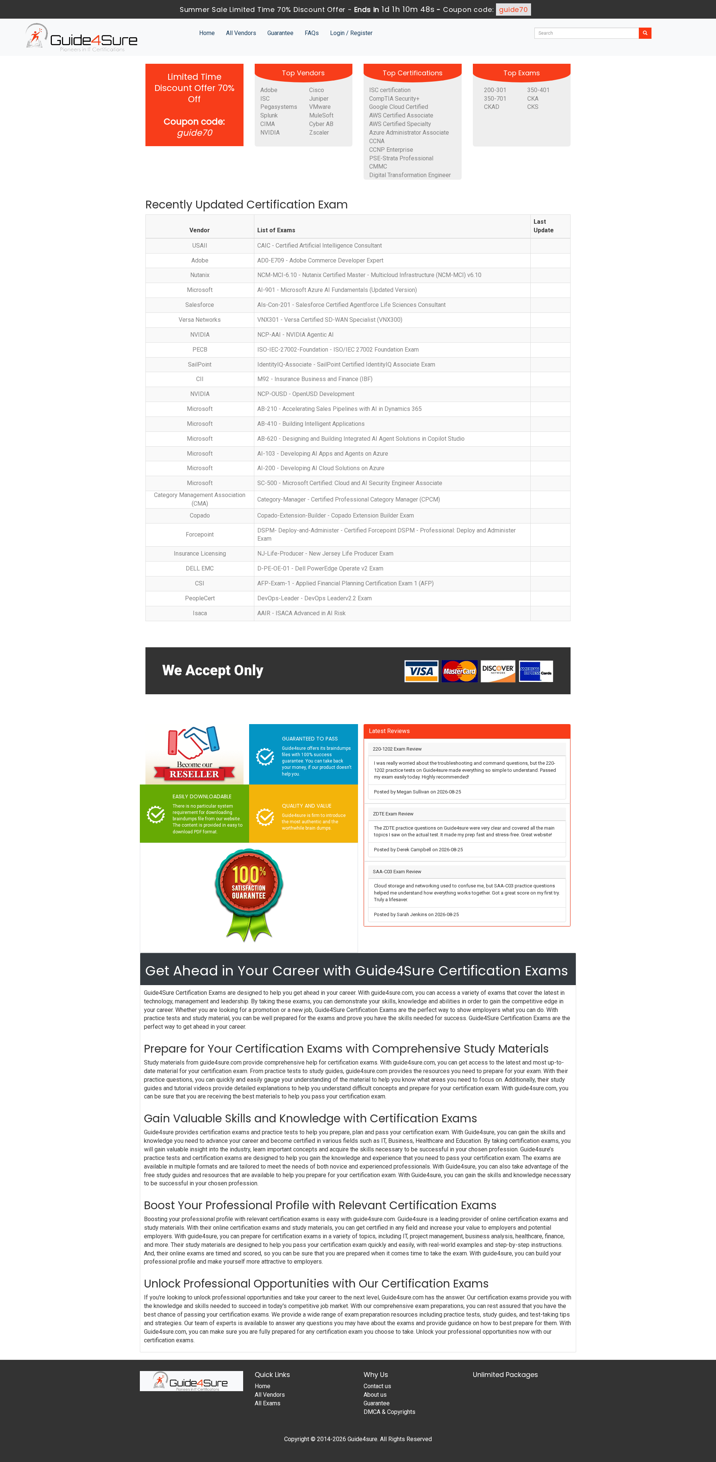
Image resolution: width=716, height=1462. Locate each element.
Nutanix (200, 275)
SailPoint (199, 364)
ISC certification (390, 90)
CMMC (378, 166)
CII (200, 379)
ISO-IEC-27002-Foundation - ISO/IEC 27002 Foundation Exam (338, 349)
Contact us (377, 1386)
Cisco (316, 90)
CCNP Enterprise (391, 149)
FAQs (312, 33)
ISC (265, 98)
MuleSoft (321, 115)
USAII (199, 245)
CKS (532, 106)
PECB (199, 349)
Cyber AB (321, 124)
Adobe (268, 90)
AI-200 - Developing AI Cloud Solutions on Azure (320, 468)
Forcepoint (200, 534)
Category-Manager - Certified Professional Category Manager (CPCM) (348, 499)
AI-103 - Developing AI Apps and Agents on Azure (322, 453)
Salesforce (199, 304)
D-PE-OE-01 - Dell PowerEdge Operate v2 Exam (320, 568)
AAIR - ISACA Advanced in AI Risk (301, 613)
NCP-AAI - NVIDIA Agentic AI (295, 334)
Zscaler (319, 132)
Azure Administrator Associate (409, 132)
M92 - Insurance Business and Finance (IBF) (315, 379)
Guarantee (280, 33)
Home (207, 33)
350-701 (495, 98)
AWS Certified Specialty (400, 124)
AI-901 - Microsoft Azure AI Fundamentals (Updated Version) (337, 289)
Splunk (269, 115)
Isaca (200, 613)
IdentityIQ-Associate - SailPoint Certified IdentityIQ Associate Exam (346, 364)
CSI (199, 583)
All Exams (267, 1403)
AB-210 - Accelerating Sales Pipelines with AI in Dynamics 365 (339, 408)
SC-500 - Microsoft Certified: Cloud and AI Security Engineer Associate (349, 483)
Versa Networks (200, 319)
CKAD (491, 106)
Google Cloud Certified (398, 106)
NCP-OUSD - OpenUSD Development (305, 393)
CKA (532, 98)
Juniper (319, 98)
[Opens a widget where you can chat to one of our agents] (664, 1419)
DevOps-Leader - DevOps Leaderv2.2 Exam (314, 598)
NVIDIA (270, 132)
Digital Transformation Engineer (410, 175)
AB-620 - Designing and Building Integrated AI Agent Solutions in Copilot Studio (361, 438)
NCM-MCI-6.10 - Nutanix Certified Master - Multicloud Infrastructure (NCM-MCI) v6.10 (369, 275)
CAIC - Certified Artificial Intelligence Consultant (319, 245)
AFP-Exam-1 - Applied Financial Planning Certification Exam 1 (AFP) (345, 583)
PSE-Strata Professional (401, 158)
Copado (200, 515)
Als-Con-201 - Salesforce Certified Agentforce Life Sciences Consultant (351, 304)
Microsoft (200, 289)
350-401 (538, 90)
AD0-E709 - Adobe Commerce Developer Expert (320, 260)
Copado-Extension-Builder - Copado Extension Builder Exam (335, 515)
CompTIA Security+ (394, 98)
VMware (320, 106)
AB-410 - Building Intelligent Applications (311, 423)
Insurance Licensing (200, 553)
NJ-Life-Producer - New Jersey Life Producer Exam (325, 553)
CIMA (267, 124)
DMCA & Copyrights (389, 1411)
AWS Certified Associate (401, 115)
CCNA (376, 141)
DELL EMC (200, 568)
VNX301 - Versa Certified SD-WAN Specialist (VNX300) (329, 319)
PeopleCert (200, 598)
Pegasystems (278, 106)
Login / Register (351, 33)
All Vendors (241, 33)
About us (375, 1394)
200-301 (495, 90)
